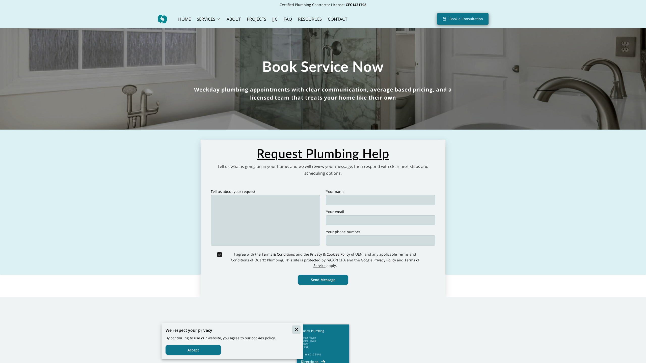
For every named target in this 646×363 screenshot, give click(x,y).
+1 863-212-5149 (311, 354)
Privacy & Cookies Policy (330, 254)
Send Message (323, 279)
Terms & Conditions (278, 254)
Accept (193, 350)
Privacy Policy (384, 260)
